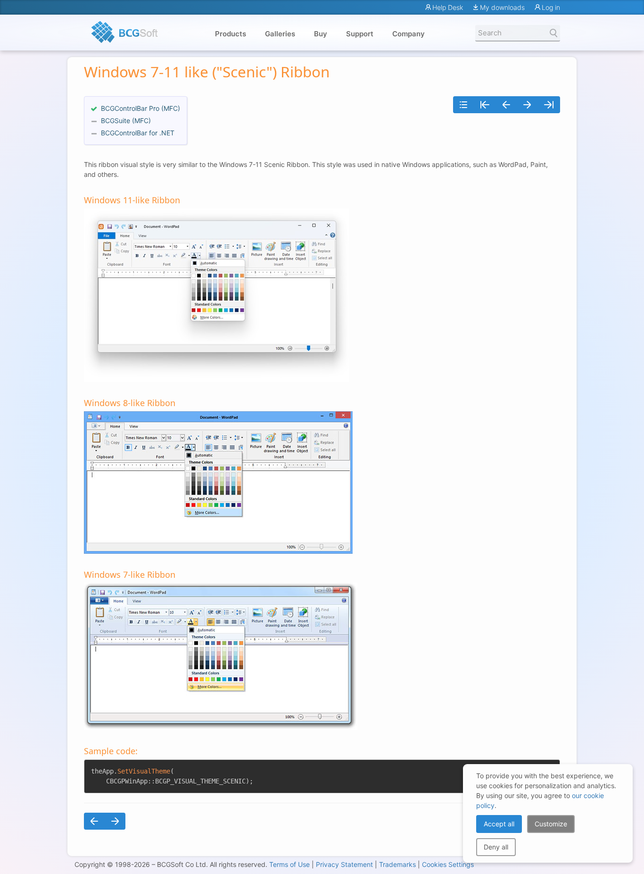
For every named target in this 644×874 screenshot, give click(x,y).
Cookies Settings (448, 864)
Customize (551, 824)
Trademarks (397, 864)
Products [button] (230, 33)
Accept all (499, 824)
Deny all (496, 847)
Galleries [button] (280, 33)
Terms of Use (289, 864)
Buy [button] (320, 33)
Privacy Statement (344, 864)
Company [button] (408, 33)
